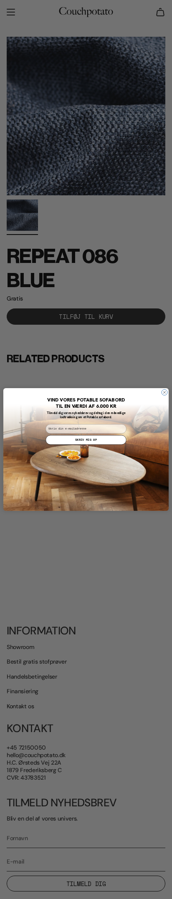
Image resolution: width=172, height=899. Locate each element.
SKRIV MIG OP (86, 440)
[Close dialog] (164, 392)
